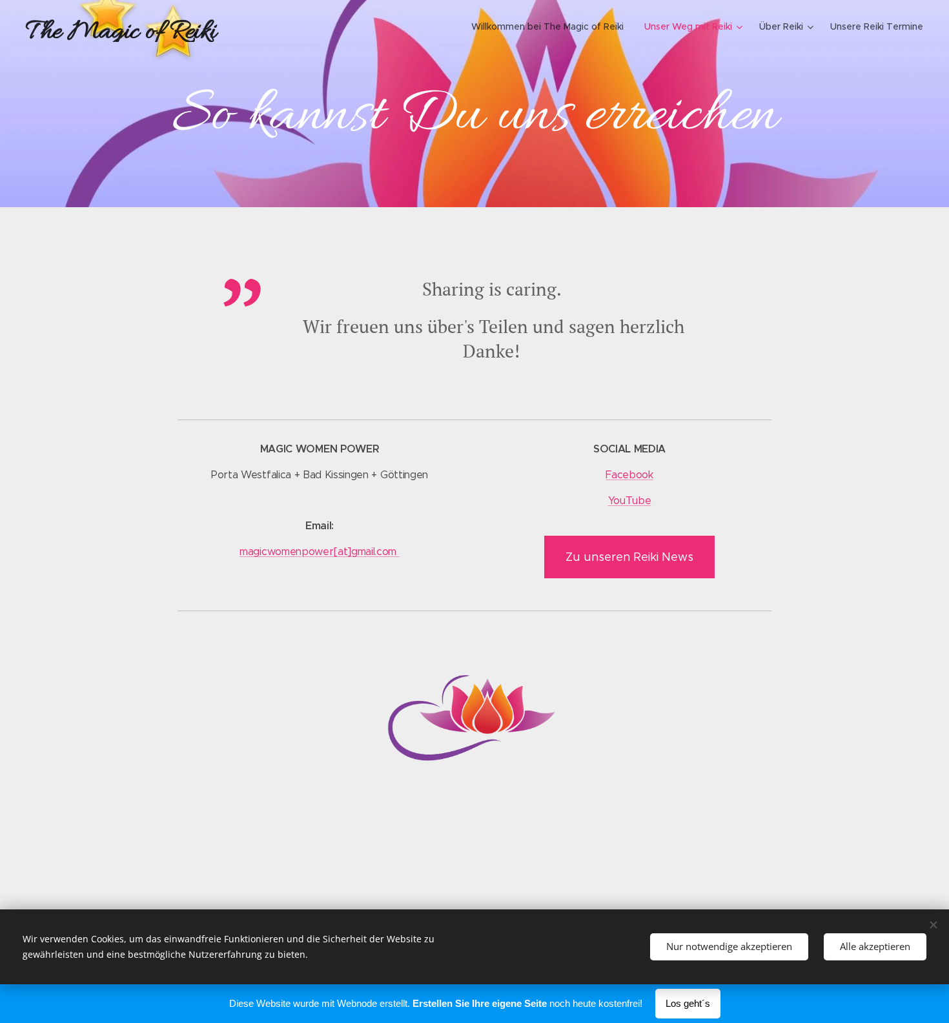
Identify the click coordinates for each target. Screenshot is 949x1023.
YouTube (629, 500)
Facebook (629, 475)
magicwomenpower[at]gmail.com (320, 551)
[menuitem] (551, 26)
